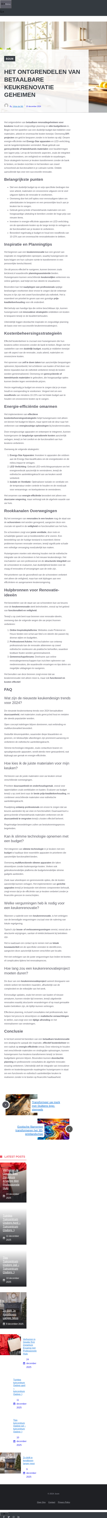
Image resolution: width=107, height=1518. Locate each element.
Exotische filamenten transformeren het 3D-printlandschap (29, 1130)
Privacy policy (64, 1502)
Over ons (41, 1502)
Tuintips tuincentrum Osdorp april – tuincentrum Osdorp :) (11, 1223)
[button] (2, 12)
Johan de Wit (18, 106)
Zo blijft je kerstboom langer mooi (10, 1314)
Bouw (10, 58)
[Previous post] (5, 1105)
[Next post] (69, 1129)
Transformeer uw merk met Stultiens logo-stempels (46, 1106)
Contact (51, 1502)
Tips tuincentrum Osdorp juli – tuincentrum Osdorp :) (11, 1265)
